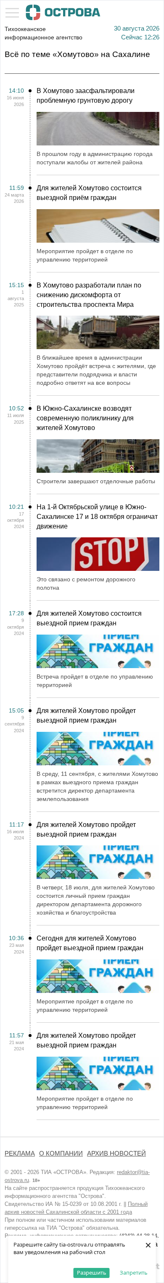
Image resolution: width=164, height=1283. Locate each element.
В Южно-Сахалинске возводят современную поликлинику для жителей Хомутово (85, 418)
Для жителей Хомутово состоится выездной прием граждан (89, 618)
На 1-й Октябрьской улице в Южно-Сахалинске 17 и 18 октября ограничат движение (97, 516)
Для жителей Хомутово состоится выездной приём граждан (89, 192)
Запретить (134, 1272)
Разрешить (91, 1272)
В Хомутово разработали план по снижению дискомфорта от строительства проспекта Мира (89, 295)
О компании (61, 1153)
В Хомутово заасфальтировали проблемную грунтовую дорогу (86, 95)
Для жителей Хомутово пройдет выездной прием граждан (86, 715)
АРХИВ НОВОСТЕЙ (116, 1153)
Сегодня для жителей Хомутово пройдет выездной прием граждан (90, 943)
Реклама (20, 1153)
